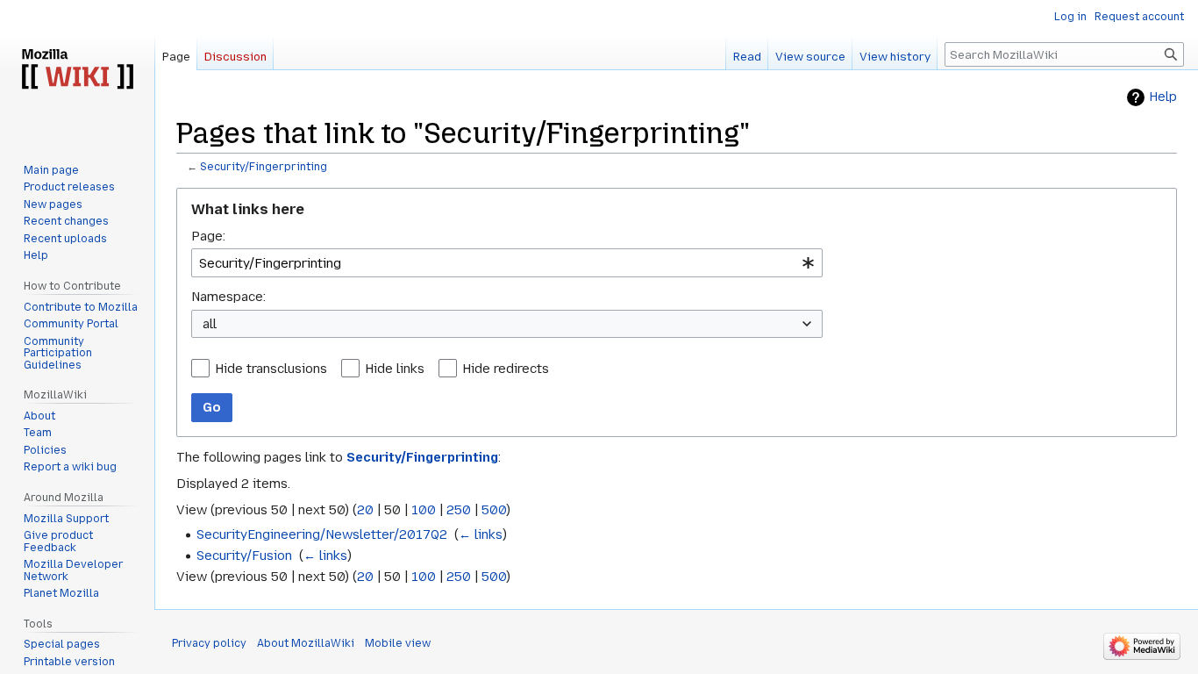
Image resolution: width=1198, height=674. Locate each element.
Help (1163, 97)
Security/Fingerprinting (263, 167)
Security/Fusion (244, 555)
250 (458, 510)
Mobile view (398, 643)
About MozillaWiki (305, 643)
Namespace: (228, 297)
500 (493, 510)
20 (365, 510)
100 (423, 510)
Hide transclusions (271, 368)
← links (481, 534)
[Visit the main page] (77, 70)
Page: (208, 236)
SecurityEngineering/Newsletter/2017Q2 (321, 534)
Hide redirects (505, 368)
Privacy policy (209, 643)
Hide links (394, 368)
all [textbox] (210, 324)
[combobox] (507, 262)
